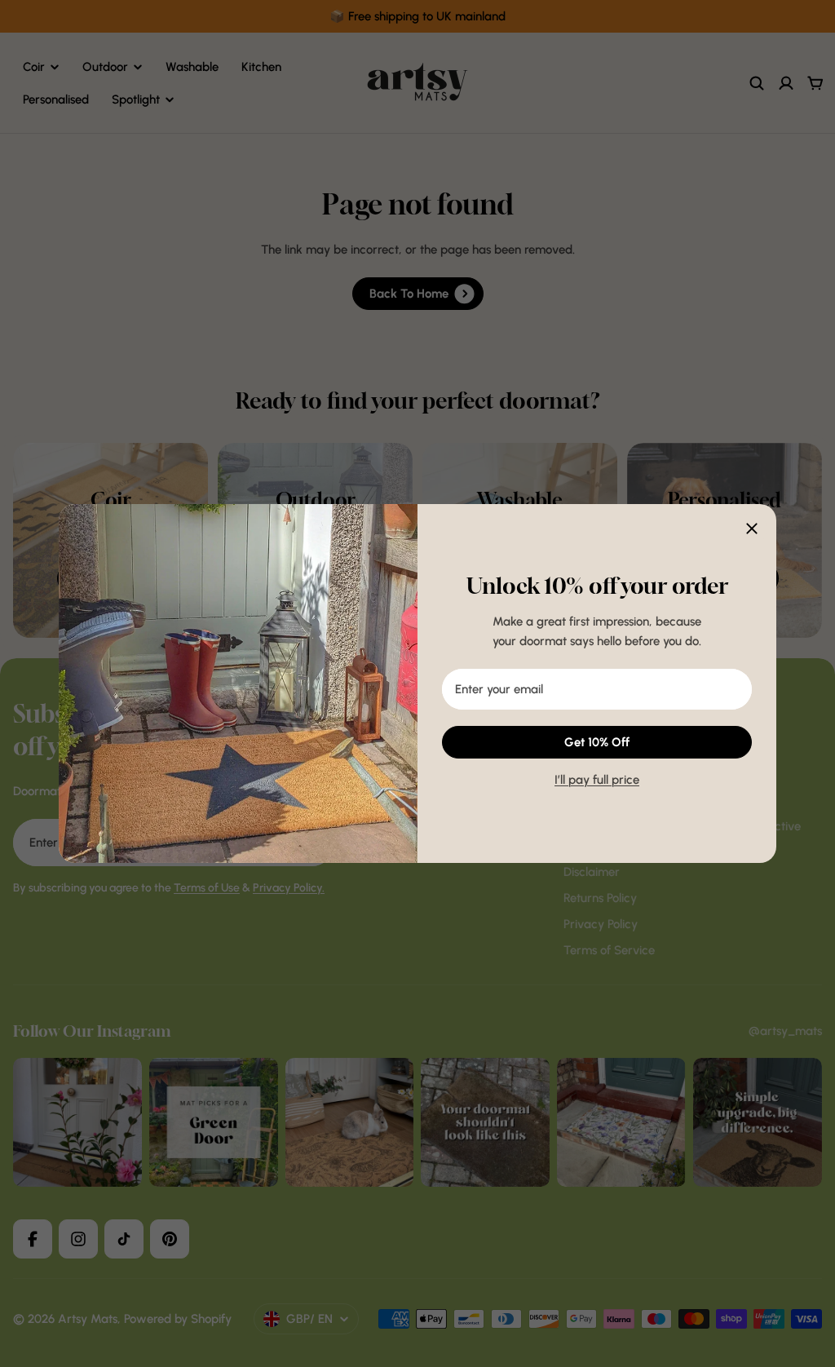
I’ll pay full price (596, 779)
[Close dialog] (752, 528)
